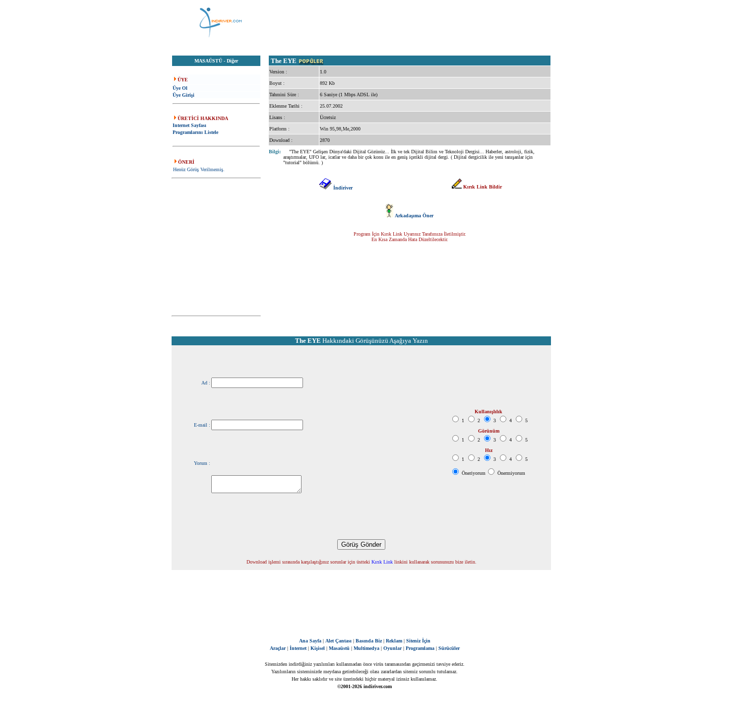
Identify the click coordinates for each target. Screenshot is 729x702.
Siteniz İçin (418, 640)
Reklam (394, 640)
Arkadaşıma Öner (414, 215)
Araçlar (278, 648)
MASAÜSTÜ (208, 61)
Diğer (232, 61)
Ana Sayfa (310, 640)
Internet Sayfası (189, 125)
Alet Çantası (338, 640)
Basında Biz (369, 640)
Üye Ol (180, 88)
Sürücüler (449, 648)
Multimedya (366, 648)
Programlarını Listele (195, 132)
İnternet (298, 648)
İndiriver (343, 188)
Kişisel (317, 648)
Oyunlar (392, 648)
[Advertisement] (414, 22)
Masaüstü (339, 648)
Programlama (420, 648)
